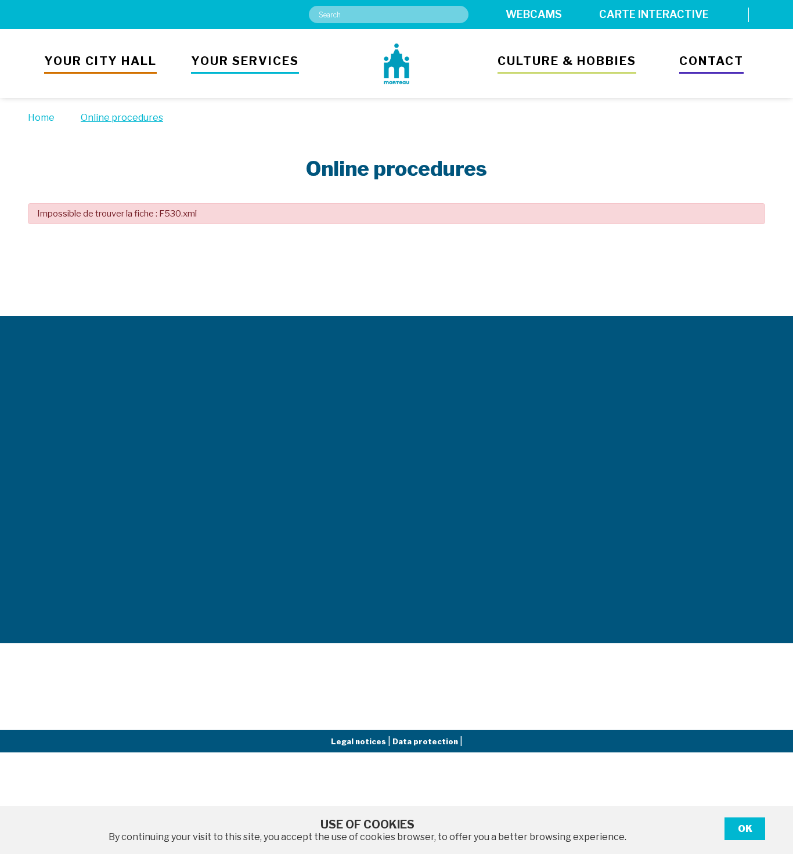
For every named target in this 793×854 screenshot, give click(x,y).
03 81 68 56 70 (223, 578)
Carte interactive (654, 14)
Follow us (668, 272)
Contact (711, 61)
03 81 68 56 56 (64, 426)
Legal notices (359, 741)
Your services (245, 61)
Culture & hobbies (567, 61)
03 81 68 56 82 (224, 525)
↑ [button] (771, 785)
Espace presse (531, 439)
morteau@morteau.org (81, 451)
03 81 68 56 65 (223, 461)
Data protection (426, 741)
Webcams (534, 14)
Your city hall (100, 61)
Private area (687, 439)
